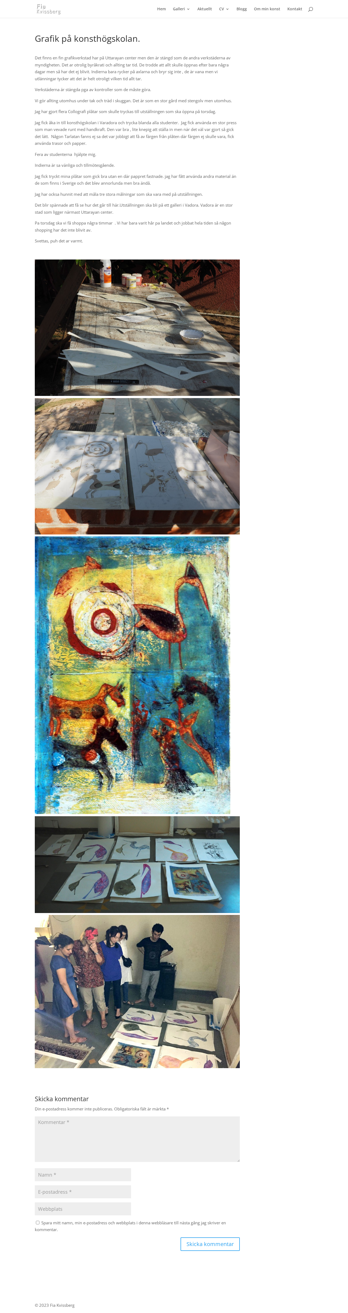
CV (221, 9)
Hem (161, 9)
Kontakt (294, 9)
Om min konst (267, 9)
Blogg (242, 9)
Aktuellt (204, 9)
